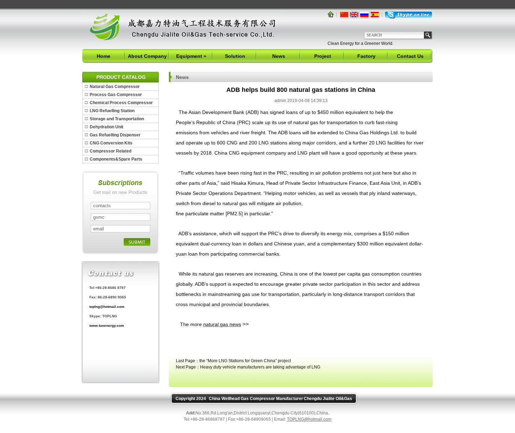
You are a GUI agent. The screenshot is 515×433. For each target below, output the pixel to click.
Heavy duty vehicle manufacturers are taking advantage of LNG (260, 367)
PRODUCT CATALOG (121, 77)
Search (428, 35)
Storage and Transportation (117, 118)
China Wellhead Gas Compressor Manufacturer (256, 398)
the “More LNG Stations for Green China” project (245, 360)
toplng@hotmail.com (106, 307)
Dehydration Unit (106, 126)
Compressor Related (110, 151)
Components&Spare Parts (116, 159)
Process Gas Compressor (116, 94)
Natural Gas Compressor (115, 86)
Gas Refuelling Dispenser (115, 135)
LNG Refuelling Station (112, 110)
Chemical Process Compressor (121, 102)
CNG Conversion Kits (111, 143)
